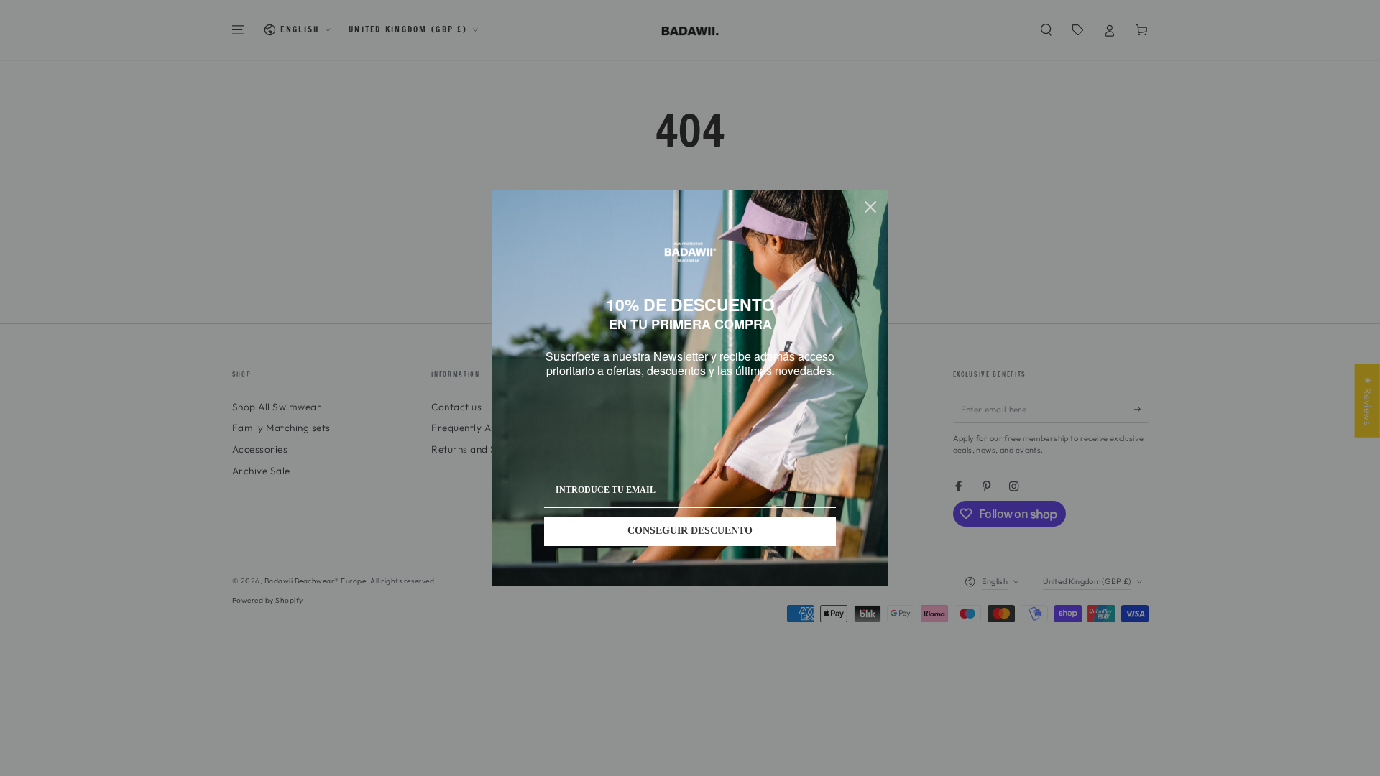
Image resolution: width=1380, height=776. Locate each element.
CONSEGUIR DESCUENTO (690, 538)
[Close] (870, 200)
